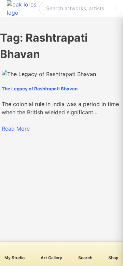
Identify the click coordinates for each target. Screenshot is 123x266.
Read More (16, 128)
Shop (113, 257)
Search (85, 257)
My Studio (14, 257)
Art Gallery (51, 257)
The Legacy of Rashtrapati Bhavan (40, 88)
